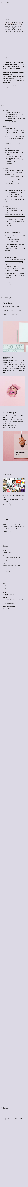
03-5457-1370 (18, 1119)
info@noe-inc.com (7, 1119)
